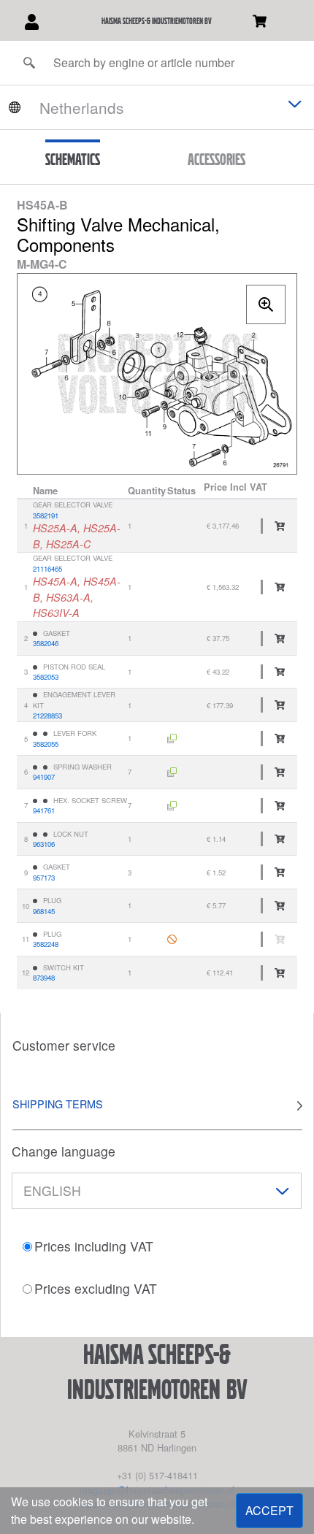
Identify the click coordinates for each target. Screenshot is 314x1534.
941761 (44, 810)
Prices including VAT (93, 1246)
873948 (44, 978)
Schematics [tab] (72, 159)
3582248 (45, 944)
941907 (44, 777)
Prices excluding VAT (95, 1288)
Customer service (63, 1045)
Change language (63, 1151)
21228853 (47, 715)
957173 (44, 878)
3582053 (45, 677)
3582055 (45, 744)
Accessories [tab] (216, 159)
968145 (44, 911)
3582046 (45, 643)
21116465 (47, 569)
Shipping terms (57, 1103)
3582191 (45, 515)
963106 (44, 844)
